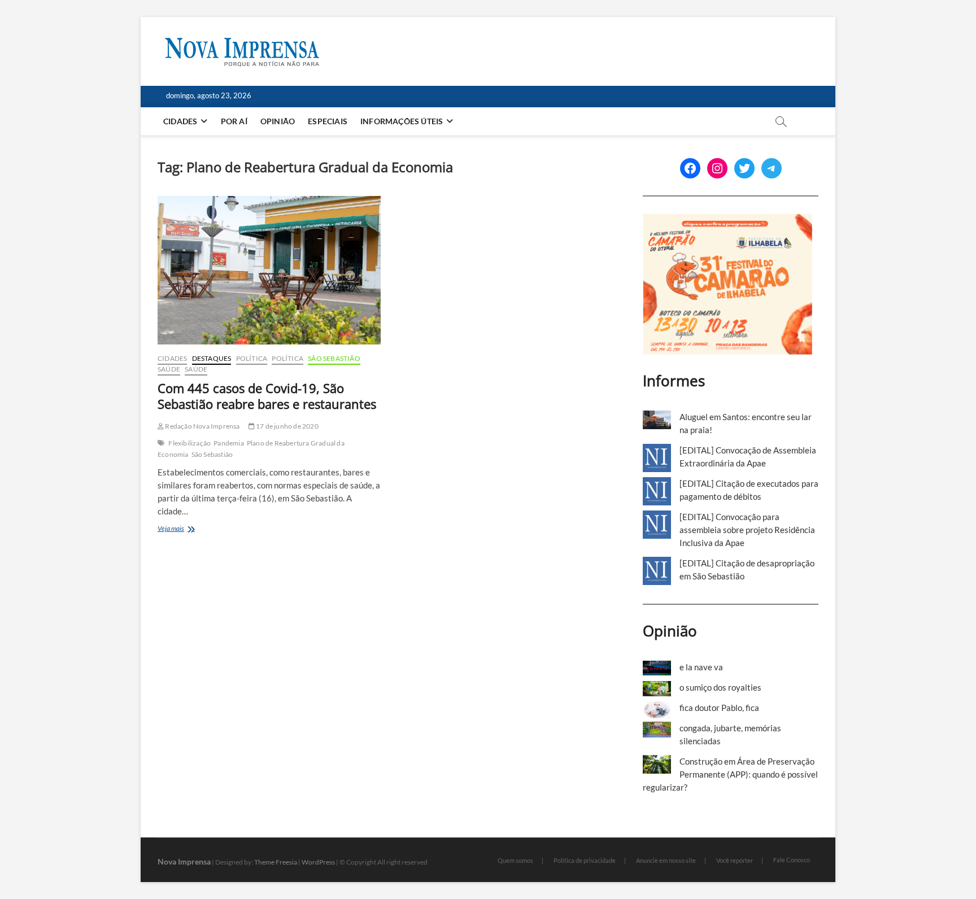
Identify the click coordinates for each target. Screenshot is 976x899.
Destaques (212, 358)
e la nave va (701, 667)
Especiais (327, 121)
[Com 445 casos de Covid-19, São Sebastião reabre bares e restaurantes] (269, 270)
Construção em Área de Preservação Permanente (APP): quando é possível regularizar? (730, 774)
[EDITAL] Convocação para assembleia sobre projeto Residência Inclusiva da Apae (747, 530)
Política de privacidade (585, 860)
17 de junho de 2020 (287, 426)
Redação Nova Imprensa (201, 426)
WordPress (318, 862)
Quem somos (515, 860)
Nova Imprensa (184, 861)
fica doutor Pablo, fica (719, 707)
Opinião (277, 121)
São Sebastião (334, 358)
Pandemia (228, 443)
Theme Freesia (275, 862)
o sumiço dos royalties (720, 687)
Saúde (169, 369)
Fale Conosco (791, 859)
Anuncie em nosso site (666, 860)
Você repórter (734, 860)
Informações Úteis (401, 121)
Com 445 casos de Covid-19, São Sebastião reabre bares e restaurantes (267, 395)
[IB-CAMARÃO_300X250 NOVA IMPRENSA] (727, 220)
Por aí (234, 121)
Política (252, 358)
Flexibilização (189, 443)
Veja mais (188, 529)
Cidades (180, 121)
